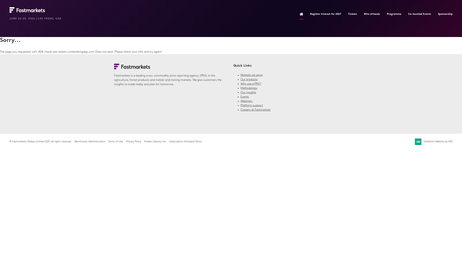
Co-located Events (419, 14)
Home (301, 14)
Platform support (252, 105)
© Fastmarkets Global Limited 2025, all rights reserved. (40, 141)
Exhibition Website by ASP (438, 141)
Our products (249, 79)
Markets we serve (252, 75)
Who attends (372, 14)
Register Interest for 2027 (325, 14)
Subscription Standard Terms (185, 141)
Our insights (248, 92)
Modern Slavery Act (155, 141)
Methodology (249, 88)
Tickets (352, 14)
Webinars (246, 101)
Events (245, 97)
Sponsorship (445, 14)
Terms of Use (115, 141)
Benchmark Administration (90, 141)
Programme (394, 14)
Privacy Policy (133, 141)
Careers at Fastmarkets (256, 110)
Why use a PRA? (251, 84)
